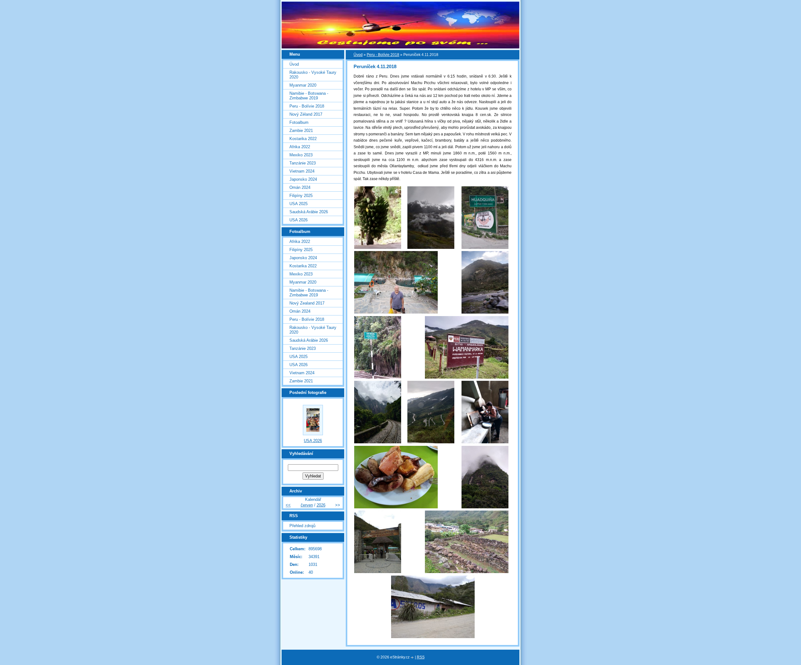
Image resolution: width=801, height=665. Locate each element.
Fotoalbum (299, 122)
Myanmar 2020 (302, 85)
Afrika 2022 (299, 146)
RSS (421, 657)
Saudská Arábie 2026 (308, 211)
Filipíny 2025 (301, 195)
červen (307, 505)
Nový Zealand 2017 (306, 303)
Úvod (358, 55)
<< (288, 505)
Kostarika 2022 (303, 138)
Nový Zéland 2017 (305, 114)
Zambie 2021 (301, 130)
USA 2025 (298, 203)
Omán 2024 (299, 187)
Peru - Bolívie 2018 (383, 55)
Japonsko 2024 (303, 179)
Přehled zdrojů (302, 525)
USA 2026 (298, 220)
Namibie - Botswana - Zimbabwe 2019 (308, 95)
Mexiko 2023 (301, 155)
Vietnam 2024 (301, 171)
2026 (321, 505)
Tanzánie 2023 (302, 163)
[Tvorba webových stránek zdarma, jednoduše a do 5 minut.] (413, 657)
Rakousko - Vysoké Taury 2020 (312, 74)
